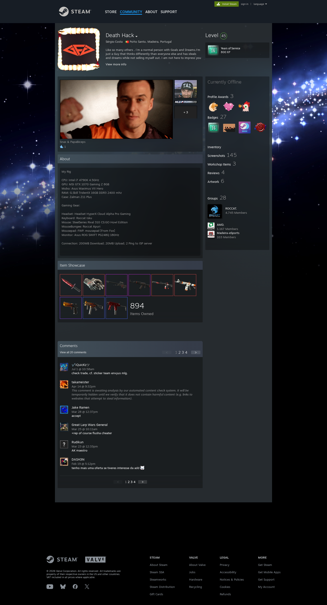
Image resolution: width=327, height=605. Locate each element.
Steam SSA (157, 572)
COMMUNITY (131, 12)
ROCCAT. (231, 208)
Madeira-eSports (228, 233)
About (151, 12)
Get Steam (265, 565)
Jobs (192, 572)
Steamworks (158, 579)
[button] (237, 35)
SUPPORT (169, 12)
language (259, 4)
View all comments (73, 352)
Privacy (224, 565)
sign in (244, 4)
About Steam (159, 565)
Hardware (195, 579)
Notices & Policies (232, 579)
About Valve (197, 565)
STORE (111, 12)
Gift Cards (156, 594)
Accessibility (228, 572)
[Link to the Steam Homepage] (75, 15)
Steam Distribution (162, 587)
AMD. (220, 224)
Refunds (225, 594)
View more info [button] (116, 64)
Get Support (266, 579)
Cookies (225, 587)
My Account (266, 587)
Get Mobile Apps (269, 572)
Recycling (195, 587)
